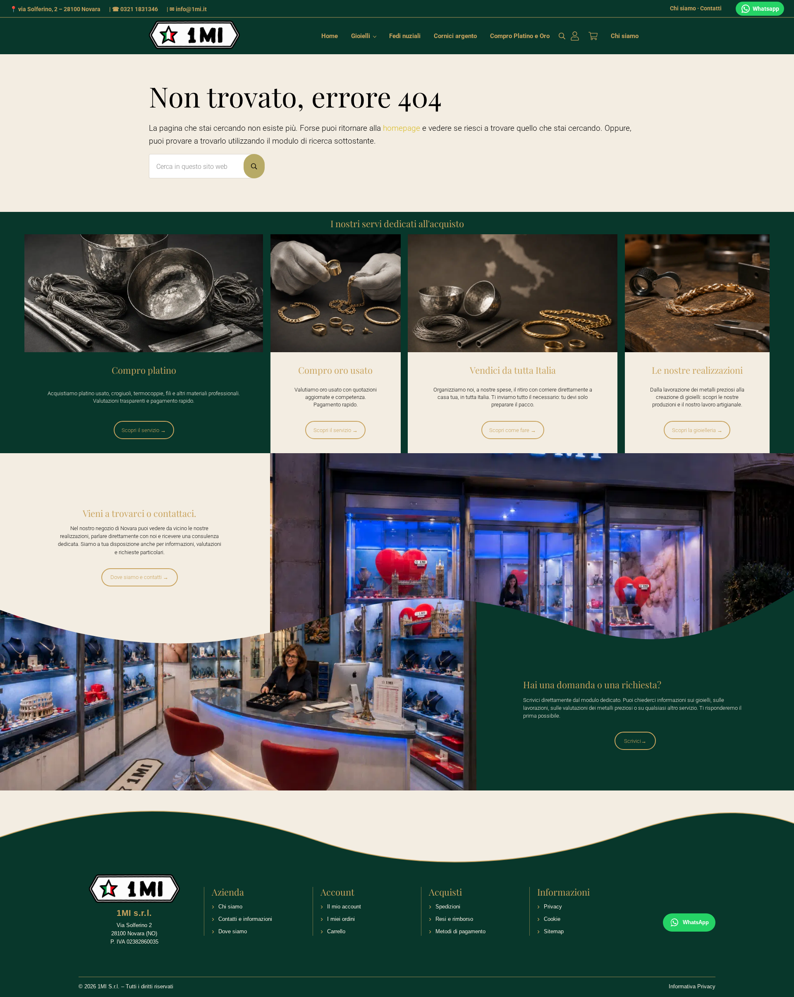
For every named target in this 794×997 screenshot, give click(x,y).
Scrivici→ (635, 741)
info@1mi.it (191, 9)
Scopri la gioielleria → (697, 430)
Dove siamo (232, 931)
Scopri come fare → (512, 430)
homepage (401, 128)
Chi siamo (683, 8)
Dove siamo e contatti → (139, 577)
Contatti (711, 8)
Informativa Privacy (692, 986)
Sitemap (554, 931)
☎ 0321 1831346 (135, 9)
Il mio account (344, 906)
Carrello (336, 931)
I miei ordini (341, 919)
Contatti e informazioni (245, 919)
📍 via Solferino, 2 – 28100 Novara (55, 9)
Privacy (553, 906)
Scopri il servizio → (144, 430)
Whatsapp (766, 8)
